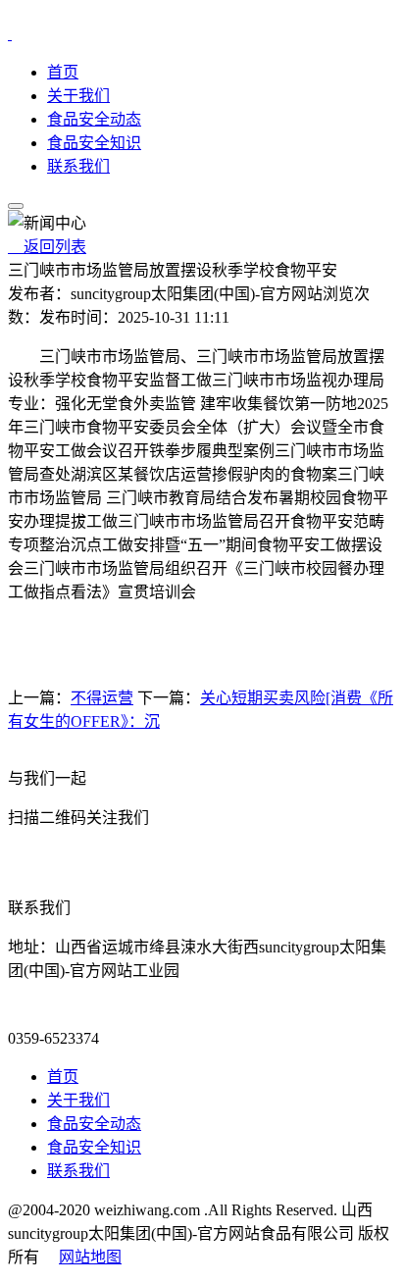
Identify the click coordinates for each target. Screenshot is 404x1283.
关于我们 (78, 95)
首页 (62, 72)
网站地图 (90, 1257)
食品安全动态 (94, 119)
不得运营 (102, 698)
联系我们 (78, 166)
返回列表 (47, 246)
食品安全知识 (94, 142)
